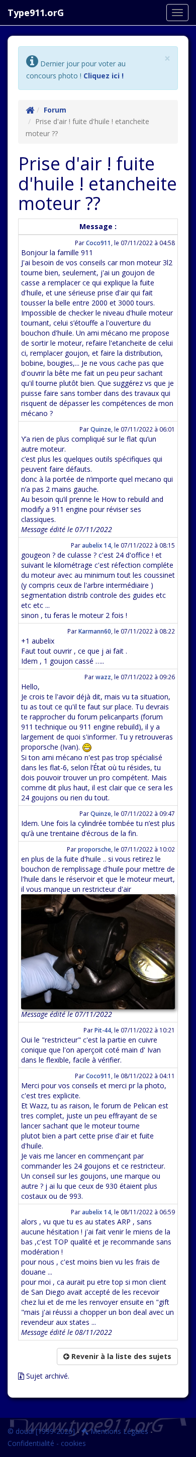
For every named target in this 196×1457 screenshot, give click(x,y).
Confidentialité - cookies (47, 1443)
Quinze (100, 429)
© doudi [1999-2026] (41, 1431)
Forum (55, 110)
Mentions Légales (118, 1431)
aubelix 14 (96, 545)
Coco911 (98, 243)
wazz (103, 677)
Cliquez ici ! (103, 75)
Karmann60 (94, 631)
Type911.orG (36, 13)
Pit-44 (102, 1030)
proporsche (94, 849)
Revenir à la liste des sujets (120, 1356)
